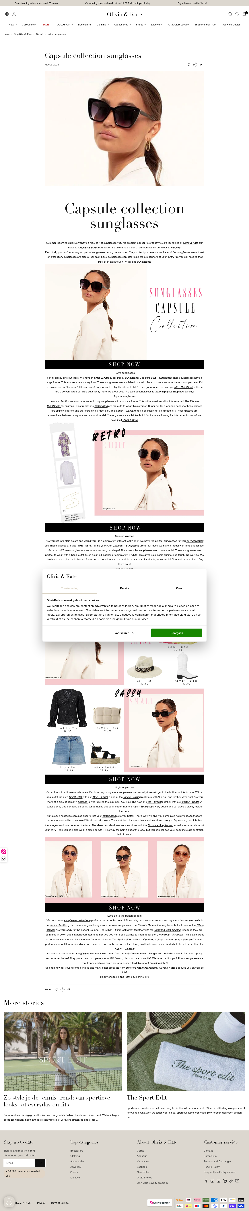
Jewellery (75, 1166)
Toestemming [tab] (69, 588)
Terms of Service (60, 1203)
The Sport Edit (147, 1097)
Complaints (210, 1155)
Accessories (77, 1161)
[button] (230, 14)
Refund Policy (212, 1166)
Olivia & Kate (22, 1203)
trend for (163, 401)
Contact (208, 1150)
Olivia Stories (144, 1177)
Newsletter (143, 1172)
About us (142, 1155)
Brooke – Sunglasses (160, 825)
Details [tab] (124, 588)
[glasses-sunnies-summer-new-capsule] (124, 368)
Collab (140, 1150)
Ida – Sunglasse (183, 386)
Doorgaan (176, 632)
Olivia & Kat (190, 242)
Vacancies (143, 1161)
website (175, 247)
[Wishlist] (237, 14)
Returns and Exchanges (218, 1161)
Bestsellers (76, 1150)
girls (65, 377)
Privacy (41, 1203)
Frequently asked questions (219, 1172)
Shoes (74, 1172)
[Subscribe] (40, 1163)
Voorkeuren (121, 632)
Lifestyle (75, 1177)
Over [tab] (179, 588)
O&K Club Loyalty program (152, 1182)
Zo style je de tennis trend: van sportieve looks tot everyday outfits (57, 1101)
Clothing (75, 1155)
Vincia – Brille (131, 796)
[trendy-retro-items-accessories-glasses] (124, 782)
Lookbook (142, 1166)
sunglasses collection (76, 920)
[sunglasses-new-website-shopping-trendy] (124, 910)
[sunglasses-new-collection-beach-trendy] (124, 531)
